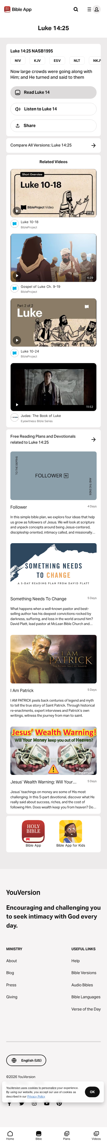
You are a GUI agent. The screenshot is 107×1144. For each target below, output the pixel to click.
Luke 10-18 (34, 222)
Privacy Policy (36, 1096)
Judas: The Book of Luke (46, 415)
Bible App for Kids (70, 845)
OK (92, 1092)
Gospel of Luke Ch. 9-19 (45, 286)
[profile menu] (93, 9)
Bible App (33, 845)
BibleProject (29, 227)
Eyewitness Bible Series (37, 421)
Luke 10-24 (34, 351)
